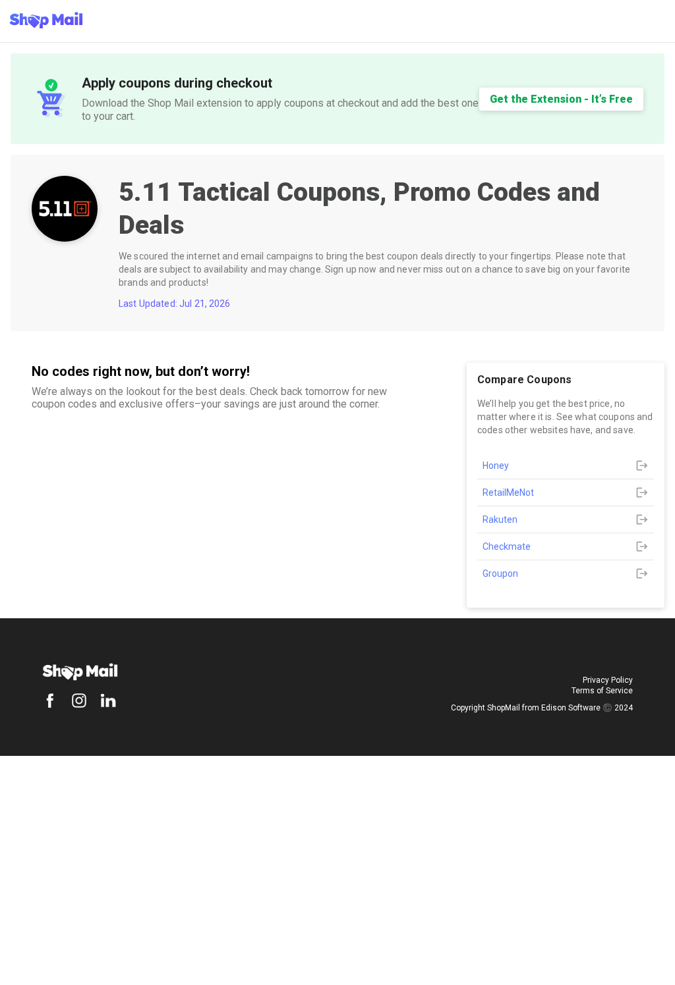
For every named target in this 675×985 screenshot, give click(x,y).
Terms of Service (602, 690)
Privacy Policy (608, 680)
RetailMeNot (508, 492)
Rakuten (500, 519)
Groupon (500, 573)
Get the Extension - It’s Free (561, 99)
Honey (496, 465)
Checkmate (507, 546)
